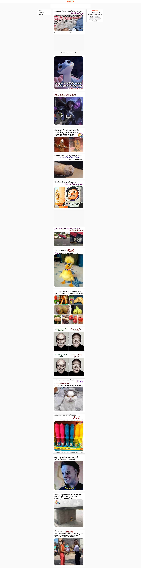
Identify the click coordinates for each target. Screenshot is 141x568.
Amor (95, 14)
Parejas (91, 16)
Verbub (70, 1)
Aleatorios (41, 14)
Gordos (100, 14)
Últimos (40, 10)
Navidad (95, 20)
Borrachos (98, 12)
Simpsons (98, 18)
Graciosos (92, 12)
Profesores (90, 14)
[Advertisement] (70, 6)
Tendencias (41, 12)
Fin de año (97, 16)
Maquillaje (92, 18)
